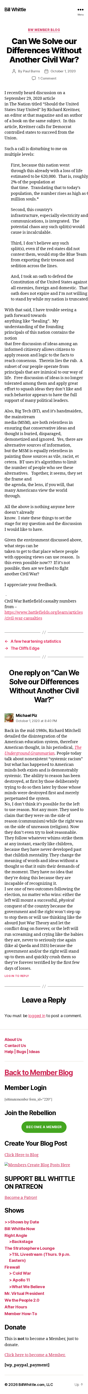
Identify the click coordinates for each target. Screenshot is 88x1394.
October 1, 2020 (63, 71)
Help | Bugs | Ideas (22, 1051)
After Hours (16, 1307)
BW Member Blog (44, 30)
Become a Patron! (21, 1197)
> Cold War (20, 1273)
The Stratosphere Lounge (30, 1248)
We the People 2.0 (22, 1300)
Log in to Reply (17, 976)
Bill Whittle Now (20, 1228)
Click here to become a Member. (35, 1355)
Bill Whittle (15, 9)
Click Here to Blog (22, 1155)
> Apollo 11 (19, 1280)
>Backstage (21, 1241)
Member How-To (21, 1313)
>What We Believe (27, 1286)
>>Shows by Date (22, 1222)
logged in (36, 1015)
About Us (13, 1039)
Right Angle (16, 1235)
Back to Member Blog (39, 1072)
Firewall (12, 1267)
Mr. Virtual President (24, 1293)
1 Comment (47, 78)
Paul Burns (31, 71)
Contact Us (15, 1045)
